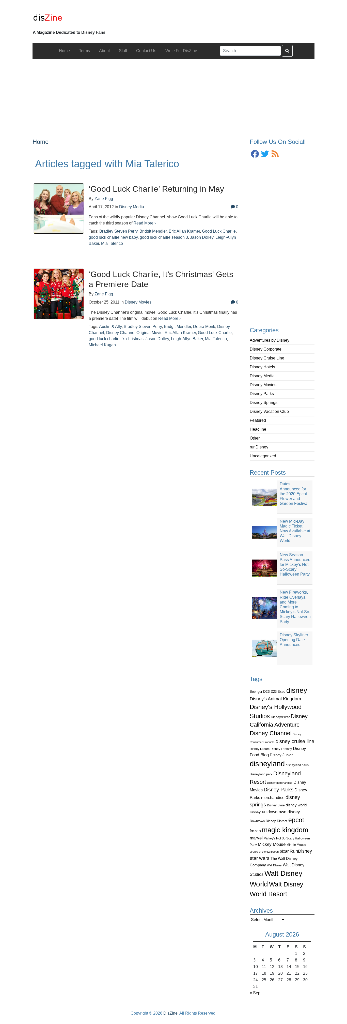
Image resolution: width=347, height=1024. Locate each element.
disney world (296, 805)
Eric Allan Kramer (184, 231)
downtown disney (283, 811)
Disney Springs (263, 402)
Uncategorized (263, 456)
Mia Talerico (112, 243)
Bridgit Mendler (153, 231)
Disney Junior (281, 755)
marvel (256, 838)
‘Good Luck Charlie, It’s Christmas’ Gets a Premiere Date (161, 279)
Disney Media (262, 376)
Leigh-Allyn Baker (187, 339)
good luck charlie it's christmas (116, 339)
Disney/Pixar (280, 717)
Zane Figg (103, 199)
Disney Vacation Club (269, 411)
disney (296, 690)
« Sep (255, 993)
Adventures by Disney (269, 340)
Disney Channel (271, 733)
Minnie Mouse (296, 845)
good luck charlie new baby (113, 237)
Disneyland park (261, 774)
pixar (284, 851)
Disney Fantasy (281, 749)
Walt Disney (274, 865)
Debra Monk (204, 326)
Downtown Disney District (268, 821)
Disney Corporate (265, 349)
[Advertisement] (173, 94)
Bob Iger (256, 692)
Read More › (144, 223)
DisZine (170, 1013)
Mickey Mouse (272, 844)
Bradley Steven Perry (118, 231)
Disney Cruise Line (267, 358)
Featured (258, 420)
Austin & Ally (110, 326)
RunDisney (301, 851)
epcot (296, 819)
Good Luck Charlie (219, 231)
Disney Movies (263, 385)
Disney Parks (262, 393)
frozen (255, 831)
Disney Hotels (262, 367)
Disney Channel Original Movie (134, 332)
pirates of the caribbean (264, 851)
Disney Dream (260, 749)
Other (255, 438)
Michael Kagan (102, 345)
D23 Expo (278, 692)
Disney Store (276, 805)
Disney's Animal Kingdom (275, 698)
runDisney (259, 447)
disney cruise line (295, 741)
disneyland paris (297, 765)
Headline (258, 429)
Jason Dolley (201, 237)
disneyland (267, 763)
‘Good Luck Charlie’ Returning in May (156, 188)
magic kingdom (285, 830)
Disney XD (258, 812)
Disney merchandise (279, 782)
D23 (266, 692)
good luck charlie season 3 (164, 237)
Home (41, 141)
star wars (260, 858)
